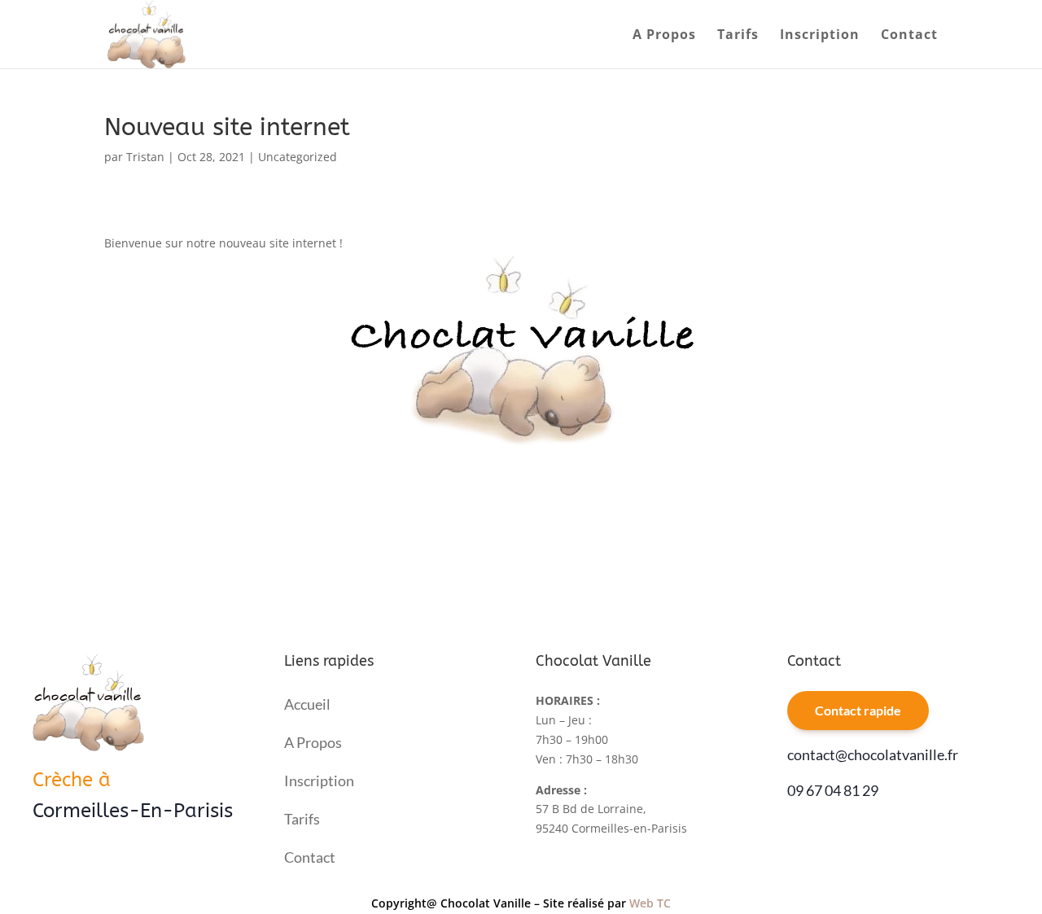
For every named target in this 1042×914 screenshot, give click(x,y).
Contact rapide (858, 710)
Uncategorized (297, 156)
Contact (909, 35)
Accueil (307, 704)
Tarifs (738, 35)
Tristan (145, 156)
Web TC (650, 903)
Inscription (820, 35)
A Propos (664, 35)
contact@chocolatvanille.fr (872, 754)
